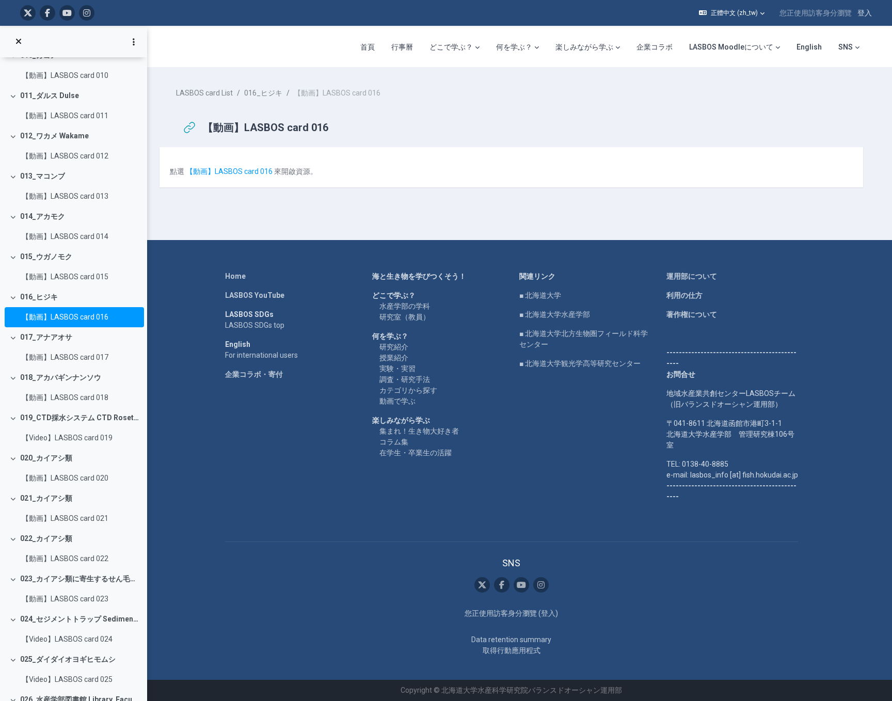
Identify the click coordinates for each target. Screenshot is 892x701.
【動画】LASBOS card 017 (65, 357)
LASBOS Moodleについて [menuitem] (731, 47)
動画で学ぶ (397, 401)
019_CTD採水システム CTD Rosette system (79, 417)
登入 (864, 13)
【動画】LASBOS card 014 (65, 236)
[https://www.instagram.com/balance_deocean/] (86, 13)
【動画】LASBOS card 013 (65, 196)
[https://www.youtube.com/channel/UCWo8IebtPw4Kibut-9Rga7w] (67, 13)
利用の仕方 (684, 295)
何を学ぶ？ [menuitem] (514, 47)
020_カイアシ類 (46, 458)
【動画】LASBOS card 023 (65, 599)
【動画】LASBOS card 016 (65, 317)
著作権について (691, 314)
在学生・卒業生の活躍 (415, 453)
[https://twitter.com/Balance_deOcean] (28, 13)
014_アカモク (42, 216)
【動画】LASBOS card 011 (65, 115)
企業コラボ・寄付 (254, 374)
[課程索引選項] (133, 42)
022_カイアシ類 (46, 538)
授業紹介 (393, 358)
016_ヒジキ (39, 297)
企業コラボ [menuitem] (654, 47)
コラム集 (393, 442)
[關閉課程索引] (19, 42)
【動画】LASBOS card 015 (65, 277)
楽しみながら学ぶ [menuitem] (584, 47)
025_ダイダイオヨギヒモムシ (68, 659)
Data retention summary (511, 639)
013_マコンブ (42, 176)
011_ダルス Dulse (49, 95)
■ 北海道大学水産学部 (554, 314)
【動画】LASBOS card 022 (65, 558)
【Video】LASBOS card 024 (67, 639)
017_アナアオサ (46, 337)
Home (235, 276)
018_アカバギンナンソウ (60, 377)
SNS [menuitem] (845, 47)
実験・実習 (397, 368)
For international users (261, 355)
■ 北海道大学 (540, 295)
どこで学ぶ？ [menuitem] (451, 47)
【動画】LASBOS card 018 (65, 397)
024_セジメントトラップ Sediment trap (79, 619)
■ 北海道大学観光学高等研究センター (580, 363)
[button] (731, 13)
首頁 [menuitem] (367, 47)
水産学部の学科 (404, 306)
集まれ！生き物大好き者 (419, 431)
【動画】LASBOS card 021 (65, 518)
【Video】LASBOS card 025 (67, 679)
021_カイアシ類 (46, 498)
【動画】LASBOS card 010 (65, 75)
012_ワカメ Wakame (54, 136)
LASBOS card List (204, 93)
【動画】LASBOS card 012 (65, 156)
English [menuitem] (809, 47)
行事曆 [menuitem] (402, 47)
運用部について (691, 276)
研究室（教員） (404, 317)
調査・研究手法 (404, 379)
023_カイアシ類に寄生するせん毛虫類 (79, 579)
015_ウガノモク (46, 256)
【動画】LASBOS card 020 (65, 478)
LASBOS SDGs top (254, 325)
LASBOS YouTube (254, 295)
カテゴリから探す (408, 390)
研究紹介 (393, 347)
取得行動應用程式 (511, 650)
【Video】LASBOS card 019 (67, 438)
